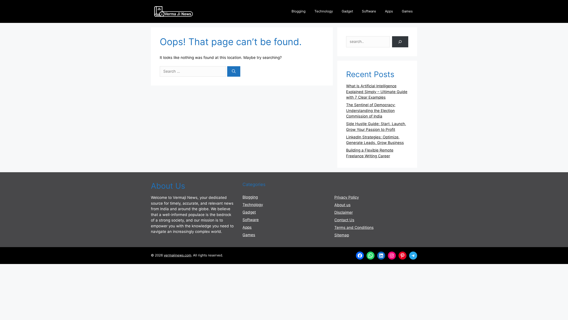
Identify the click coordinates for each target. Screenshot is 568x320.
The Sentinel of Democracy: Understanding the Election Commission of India (370, 110)
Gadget (347, 11)
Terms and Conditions (354, 227)
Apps (389, 11)
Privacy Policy (346, 197)
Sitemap (341, 235)
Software (369, 11)
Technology (323, 11)
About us (342, 205)
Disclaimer (343, 212)
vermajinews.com (177, 255)
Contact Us (344, 220)
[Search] (233, 71)
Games (407, 11)
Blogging (299, 11)
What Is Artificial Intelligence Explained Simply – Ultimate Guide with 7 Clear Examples (376, 92)
